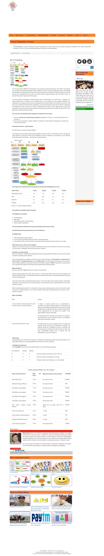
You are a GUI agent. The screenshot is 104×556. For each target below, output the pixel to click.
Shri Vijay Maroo (48, 553)
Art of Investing (14, 472)
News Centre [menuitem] (18, 35)
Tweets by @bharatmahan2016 (84, 204)
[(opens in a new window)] (16, 450)
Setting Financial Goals (37, 487)
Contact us (22, 48)
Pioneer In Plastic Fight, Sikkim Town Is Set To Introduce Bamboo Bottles (62, 507)
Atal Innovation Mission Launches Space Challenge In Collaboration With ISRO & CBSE (40, 508)
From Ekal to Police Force (17, 507)
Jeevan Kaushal (15, 53)
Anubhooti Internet (65, 553)
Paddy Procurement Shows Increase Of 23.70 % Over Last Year (61, 524)
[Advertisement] (52, 22)
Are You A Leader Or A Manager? (19, 487)
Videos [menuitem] (76, 35)
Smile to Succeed (56, 487)
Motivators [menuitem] (70, 35)
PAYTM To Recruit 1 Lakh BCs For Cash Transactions (40, 524)
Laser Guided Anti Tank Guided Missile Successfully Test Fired (18, 524)
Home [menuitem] (11, 35)
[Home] (13, 6)
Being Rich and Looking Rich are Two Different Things (41, 473)
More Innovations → (81, 109)
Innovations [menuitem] (62, 35)
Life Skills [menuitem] (53, 35)
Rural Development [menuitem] (43, 35)
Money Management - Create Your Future (61, 473)
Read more (90, 105)
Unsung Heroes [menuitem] (31, 35)
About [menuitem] (84, 35)
